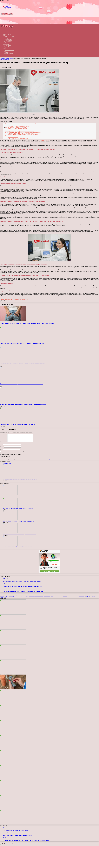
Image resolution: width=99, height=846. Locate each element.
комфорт (43, 596)
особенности (58, 596)
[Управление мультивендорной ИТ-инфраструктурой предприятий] (10, 507)
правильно (65, 596)
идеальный (30, 596)
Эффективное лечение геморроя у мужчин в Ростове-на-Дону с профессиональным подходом (27, 323)
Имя (1, 444)
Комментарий (3, 441)
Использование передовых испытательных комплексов (21, 133)
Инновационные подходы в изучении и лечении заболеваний (19, 131)
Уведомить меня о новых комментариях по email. (13, 451)
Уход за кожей (8, 41)
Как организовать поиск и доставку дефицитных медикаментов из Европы (20, 479)
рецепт (89, 596)
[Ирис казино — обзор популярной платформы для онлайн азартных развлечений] (13, 794)
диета (23, 596)
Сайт (1, 449)
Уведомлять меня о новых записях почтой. (11, 454)
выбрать (17, 596)
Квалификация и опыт (13, 137)
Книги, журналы (9, 53)
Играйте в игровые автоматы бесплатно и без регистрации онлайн (18, 546)
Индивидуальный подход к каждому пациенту (19, 129)
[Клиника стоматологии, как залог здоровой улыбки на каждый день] (10, 520)
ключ (40, 596)
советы (1, 597)
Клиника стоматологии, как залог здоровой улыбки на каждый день (18, 521)
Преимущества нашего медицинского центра (18, 126)
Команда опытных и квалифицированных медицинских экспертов (20, 135)
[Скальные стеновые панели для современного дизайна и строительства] (10, 532)
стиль (5, 597)
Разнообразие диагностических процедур (17, 128)
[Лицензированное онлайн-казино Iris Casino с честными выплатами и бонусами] (13, 809)
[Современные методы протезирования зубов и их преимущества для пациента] (13, 401)
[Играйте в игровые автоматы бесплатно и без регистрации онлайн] (10, 545)
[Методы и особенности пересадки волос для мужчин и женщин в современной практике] (13, 733)
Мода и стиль (7, 34)
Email (1, 446)
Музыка (7, 52)
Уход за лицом (8, 39)
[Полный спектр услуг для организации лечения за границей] (13, 421)
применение (81, 596)
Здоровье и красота (8, 36)
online (3, 596)
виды (6, 596)
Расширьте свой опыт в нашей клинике (17, 125)
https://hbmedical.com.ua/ (43, 140)
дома (26, 596)
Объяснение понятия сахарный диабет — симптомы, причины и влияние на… (23, 363)
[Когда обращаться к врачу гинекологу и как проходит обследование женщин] (13, 703)
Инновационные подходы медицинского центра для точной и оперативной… (23, 132)
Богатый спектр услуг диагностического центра (16, 127)
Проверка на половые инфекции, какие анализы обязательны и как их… (21, 384)
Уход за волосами (9, 38)
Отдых (4, 48)
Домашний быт (7, 45)
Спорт (4, 47)
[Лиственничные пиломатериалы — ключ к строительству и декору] (10, 494)
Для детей (6, 46)
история (34, 596)
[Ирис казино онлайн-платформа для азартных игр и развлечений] (13, 779)
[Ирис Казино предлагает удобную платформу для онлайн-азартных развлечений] (13, 749)
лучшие (48, 596)
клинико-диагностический (6, 299)
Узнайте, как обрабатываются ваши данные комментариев (38, 458)
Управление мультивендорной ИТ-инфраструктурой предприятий (18, 508)
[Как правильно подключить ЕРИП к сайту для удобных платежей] (13, 718)
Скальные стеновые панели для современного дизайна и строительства (19, 534)
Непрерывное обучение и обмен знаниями (18, 138)
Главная (2, 58)
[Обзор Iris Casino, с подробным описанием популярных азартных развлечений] (13, 764)
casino (1, 596)
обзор (52, 596)
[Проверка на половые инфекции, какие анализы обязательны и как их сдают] (13, 381)
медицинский (16, 299)
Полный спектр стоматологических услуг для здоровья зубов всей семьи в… (22, 343)
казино (37, 596)
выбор (12, 596)
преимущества (73, 596)
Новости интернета (9, 50)
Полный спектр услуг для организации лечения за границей (17, 424)
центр (27, 299)
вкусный (9, 596)
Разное (6, 51)
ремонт (86, 596)
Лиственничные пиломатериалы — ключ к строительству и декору (18, 495)
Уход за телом (8, 40)
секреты (93, 596)
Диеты (4, 35)
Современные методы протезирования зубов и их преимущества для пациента (23, 404)
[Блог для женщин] (7, 18)
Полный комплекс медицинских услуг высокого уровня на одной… (21, 123)
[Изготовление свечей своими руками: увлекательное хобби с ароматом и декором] (13, 688)
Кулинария (6, 44)
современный (22, 299)
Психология (8, 42)
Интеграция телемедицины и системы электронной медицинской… (23, 134)
